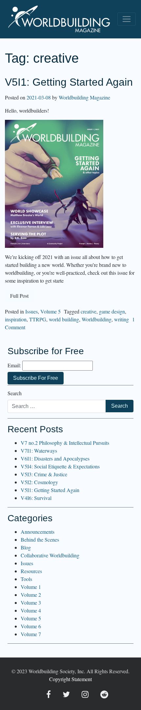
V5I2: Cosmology (39, 482)
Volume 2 (31, 594)
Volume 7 (31, 634)
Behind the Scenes (40, 539)
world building (64, 319)
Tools (26, 578)
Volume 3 (31, 602)
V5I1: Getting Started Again (69, 82)
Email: (14, 365)
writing (121, 319)
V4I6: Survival (36, 497)
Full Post (19, 295)
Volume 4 (31, 610)
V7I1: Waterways (39, 450)
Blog (26, 547)
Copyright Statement (70, 679)
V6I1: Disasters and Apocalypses (55, 458)
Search (15, 393)
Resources (31, 571)
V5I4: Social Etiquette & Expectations (60, 466)
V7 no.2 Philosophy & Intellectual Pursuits (65, 442)
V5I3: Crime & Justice (44, 474)
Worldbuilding (96, 319)
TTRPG (37, 319)
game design (112, 311)
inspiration (16, 319)
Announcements (37, 531)
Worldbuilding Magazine (84, 97)
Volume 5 (50, 311)
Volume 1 (31, 586)
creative (88, 311)
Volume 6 (31, 626)
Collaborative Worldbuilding (50, 555)
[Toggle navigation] (126, 19)
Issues (31, 311)
